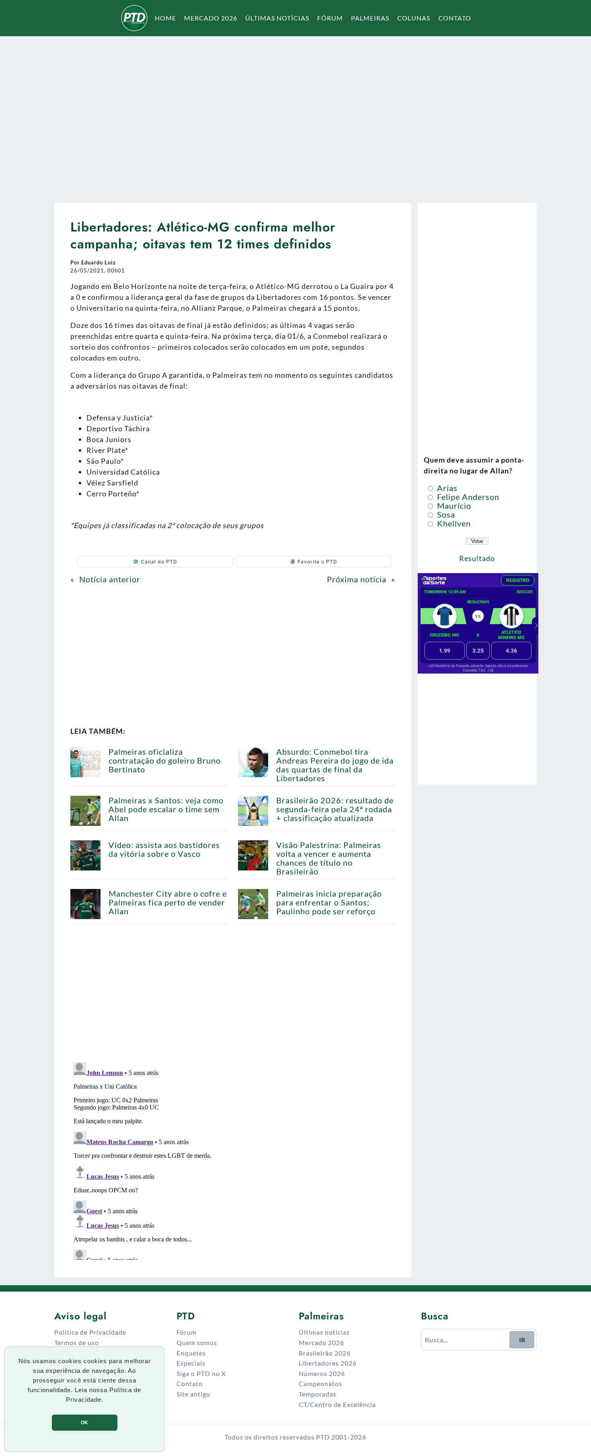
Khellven (453, 523)
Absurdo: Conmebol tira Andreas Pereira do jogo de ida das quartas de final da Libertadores (335, 765)
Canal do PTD (159, 562)
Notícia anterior (109, 579)
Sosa (445, 514)
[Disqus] (232, 1159)
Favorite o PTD (317, 562)
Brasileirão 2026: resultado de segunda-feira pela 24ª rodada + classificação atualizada (335, 809)
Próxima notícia (356, 579)
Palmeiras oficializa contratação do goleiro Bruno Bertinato (165, 760)
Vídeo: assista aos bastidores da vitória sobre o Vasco (164, 849)
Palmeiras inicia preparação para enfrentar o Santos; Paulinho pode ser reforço (329, 902)
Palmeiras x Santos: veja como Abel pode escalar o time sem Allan (166, 809)
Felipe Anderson (467, 497)
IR (522, 1339)
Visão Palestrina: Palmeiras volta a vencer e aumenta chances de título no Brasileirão (328, 858)
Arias (446, 488)
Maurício (453, 505)
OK (84, 1422)
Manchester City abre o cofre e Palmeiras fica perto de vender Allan (168, 902)
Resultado (477, 558)
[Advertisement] (295, 114)
